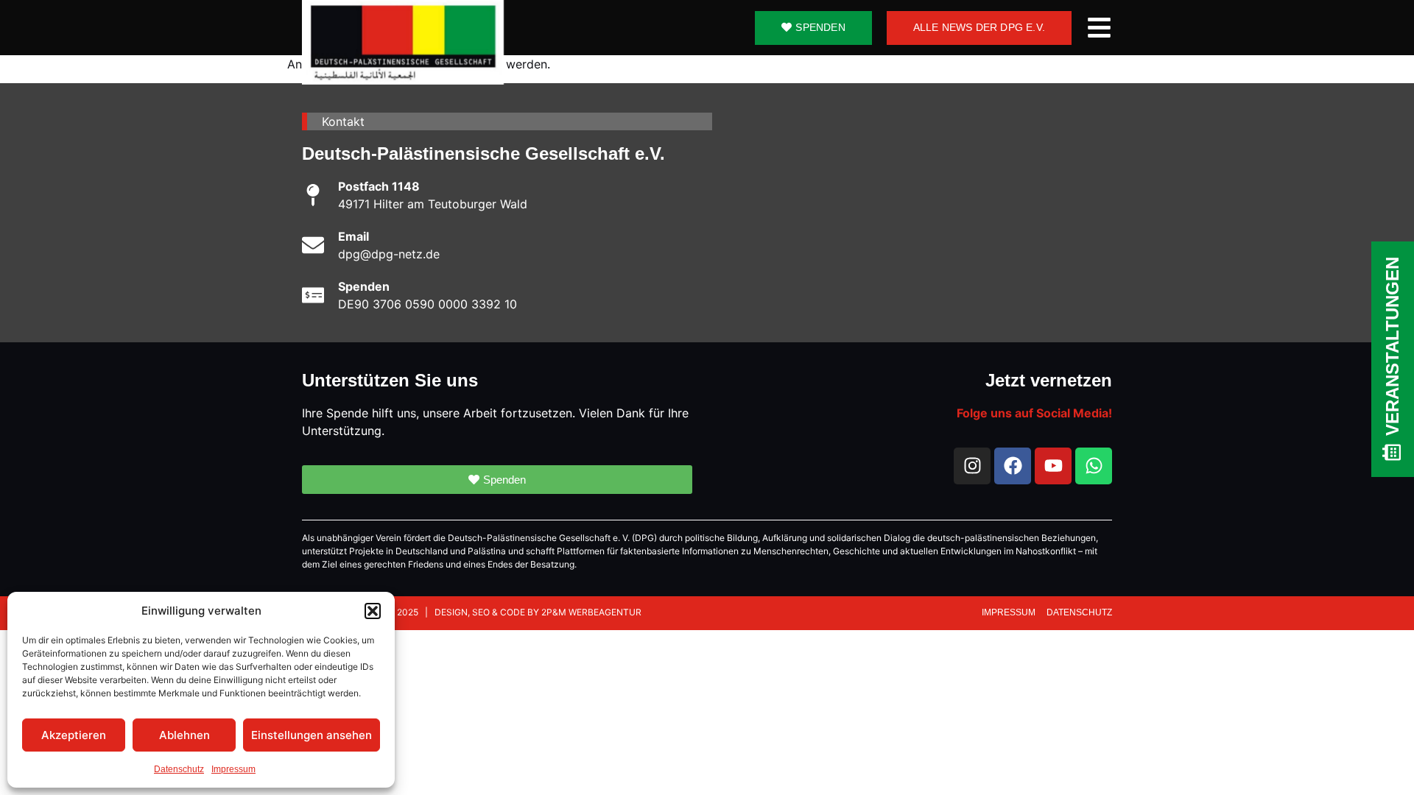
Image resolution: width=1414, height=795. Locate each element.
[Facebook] (1012, 466)
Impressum (233, 769)
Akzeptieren (73, 735)
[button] (372, 611)
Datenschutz (179, 769)
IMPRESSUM (1010, 612)
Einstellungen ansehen (311, 735)
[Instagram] (972, 466)
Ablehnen (184, 735)
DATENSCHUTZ (1079, 612)
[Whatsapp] (1093, 466)
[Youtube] (1053, 466)
